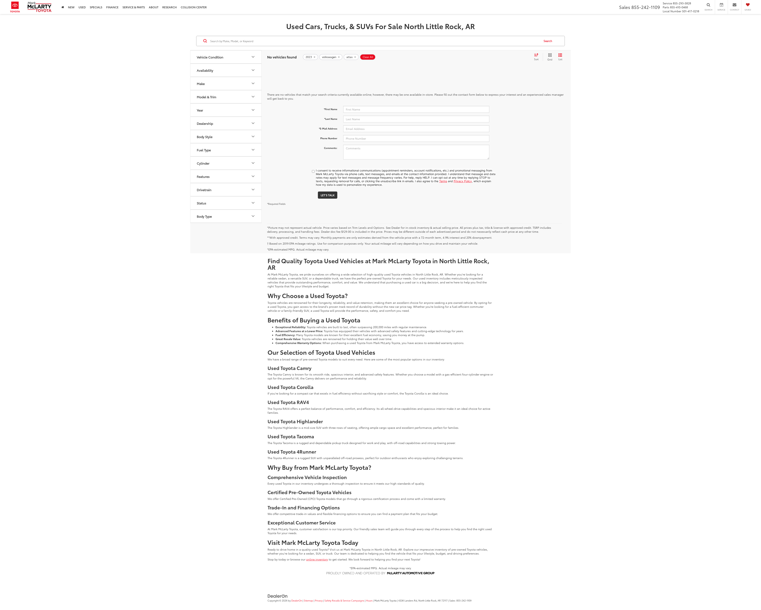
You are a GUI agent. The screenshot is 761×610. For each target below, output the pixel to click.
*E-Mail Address (328, 128)
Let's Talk (328, 195)
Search (548, 41)
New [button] (71, 7)
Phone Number (328, 138)
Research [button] (169, 7)
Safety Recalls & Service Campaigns (344, 600)
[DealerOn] (278, 596)
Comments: (330, 148)
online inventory (317, 559)
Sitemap (308, 600)
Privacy (319, 600)
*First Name (330, 109)
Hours (369, 600)
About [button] (153, 7)
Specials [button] (96, 7)
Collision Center (194, 7)
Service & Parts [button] (133, 7)
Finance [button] (112, 7)
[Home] (62, 7)
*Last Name (330, 118)
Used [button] (82, 7)
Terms (443, 181)
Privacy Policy (463, 181)
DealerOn (296, 600)
